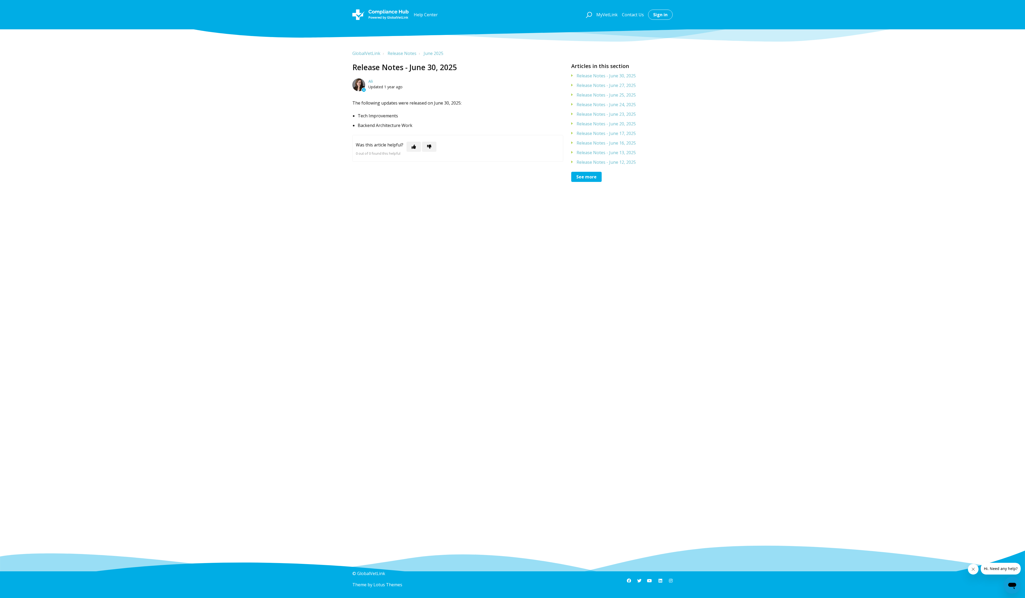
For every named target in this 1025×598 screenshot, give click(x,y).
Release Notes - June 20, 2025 (606, 124)
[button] (588, 14)
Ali (370, 81)
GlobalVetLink (366, 53)
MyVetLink (607, 15)
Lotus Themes (387, 585)
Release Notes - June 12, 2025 (606, 162)
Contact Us (633, 15)
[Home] (380, 14)
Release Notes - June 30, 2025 (606, 76)
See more (586, 177)
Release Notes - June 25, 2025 (606, 95)
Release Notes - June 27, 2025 (606, 85)
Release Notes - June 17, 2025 (606, 133)
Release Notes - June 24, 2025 (606, 104)
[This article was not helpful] (429, 147)
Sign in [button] (660, 15)
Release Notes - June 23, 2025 (606, 114)
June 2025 (433, 53)
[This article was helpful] (414, 147)
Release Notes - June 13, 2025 (606, 153)
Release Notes (402, 53)
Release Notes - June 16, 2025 (606, 143)
